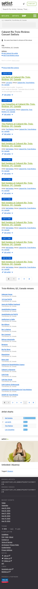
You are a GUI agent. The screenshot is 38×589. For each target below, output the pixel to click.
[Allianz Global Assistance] (5, 580)
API (3, 563)
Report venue (15, 60)
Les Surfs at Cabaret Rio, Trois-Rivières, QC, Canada (16, 78)
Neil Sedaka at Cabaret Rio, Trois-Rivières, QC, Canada (17, 144)
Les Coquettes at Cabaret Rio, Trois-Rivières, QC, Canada (18, 105)
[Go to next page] (29, 279)
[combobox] (19, 9)
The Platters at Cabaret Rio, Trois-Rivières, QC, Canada (17, 125)
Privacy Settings (7, 550)
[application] (19, 451)
